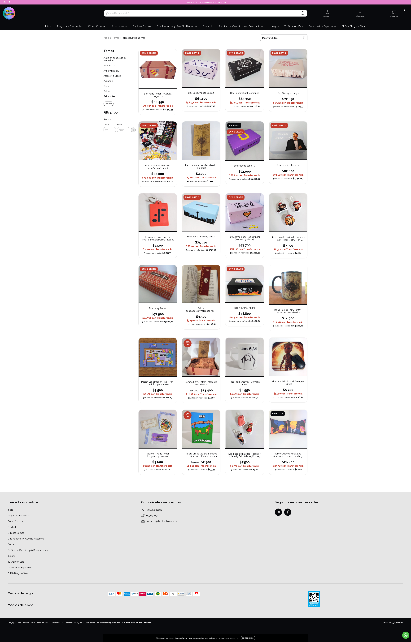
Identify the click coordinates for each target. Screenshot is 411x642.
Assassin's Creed (112, 76)
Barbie (107, 86)
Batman (107, 91)
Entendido (248, 638)
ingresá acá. (114, 623)
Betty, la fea (109, 96)
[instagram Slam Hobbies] (4, 2)
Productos (118, 26)
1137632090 (152, 515)
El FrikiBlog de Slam (354, 26)
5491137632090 (154, 510)
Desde (106, 124)
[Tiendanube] (393, 623)
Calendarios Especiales (322, 26)
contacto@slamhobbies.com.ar (162, 521)
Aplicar (133, 130)
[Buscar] (303, 13)
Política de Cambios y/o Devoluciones (242, 26)
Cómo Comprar (97, 26)
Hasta (119, 124)
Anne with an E (111, 70)
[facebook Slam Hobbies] (9, 2)
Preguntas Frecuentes (70, 26)
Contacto (208, 26)
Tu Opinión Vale (293, 26)
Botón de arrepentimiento (137, 623)
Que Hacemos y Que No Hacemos (177, 26)
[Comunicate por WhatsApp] (405, 635)
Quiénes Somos (142, 26)
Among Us (109, 65)
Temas (116, 38)
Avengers (108, 81)
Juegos (274, 26)
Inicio (48, 26)
